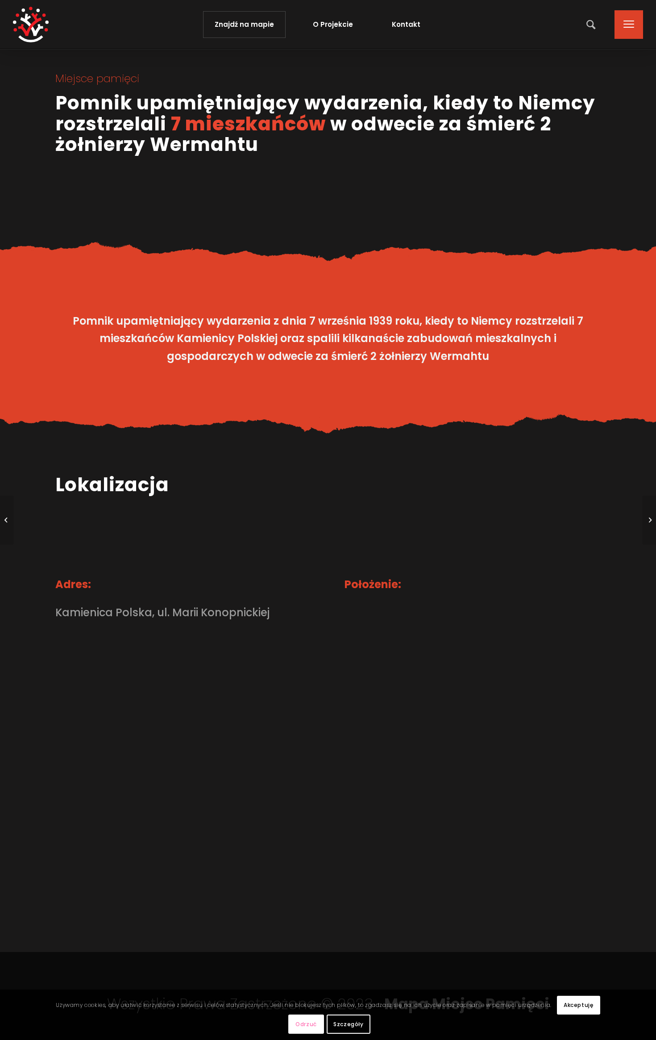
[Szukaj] (592, 24)
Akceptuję (578, 1005)
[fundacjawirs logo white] (31, 24)
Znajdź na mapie (244, 24)
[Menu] (626, 24)
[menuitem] (592, 24)
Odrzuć (306, 1024)
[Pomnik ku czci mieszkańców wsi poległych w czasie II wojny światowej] (7, 520)
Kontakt (406, 24)
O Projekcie (333, 24)
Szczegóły (348, 1024)
